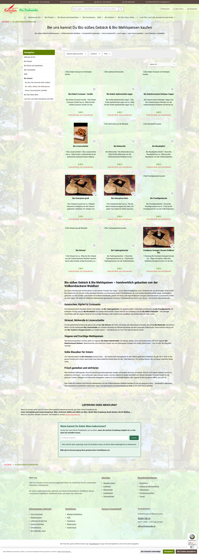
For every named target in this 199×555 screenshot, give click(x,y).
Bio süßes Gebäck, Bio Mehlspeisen (37, 86)
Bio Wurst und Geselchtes (33, 66)
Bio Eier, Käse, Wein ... (32, 95)
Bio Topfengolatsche (119, 250)
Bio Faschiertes (29, 70)
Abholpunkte (108, 490)
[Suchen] (121, 9)
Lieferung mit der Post (39, 521)
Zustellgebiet (108, 493)
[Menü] (195, 534)
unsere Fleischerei (37, 524)
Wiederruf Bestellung (74, 514)
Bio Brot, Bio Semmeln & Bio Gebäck (37, 82)
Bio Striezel (81, 250)
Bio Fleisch (28, 61)
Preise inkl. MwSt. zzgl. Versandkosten (80, 115)
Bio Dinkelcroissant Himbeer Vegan (159, 94)
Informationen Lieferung (40, 509)
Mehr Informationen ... (65, 551)
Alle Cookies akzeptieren (186, 552)
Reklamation (71, 524)
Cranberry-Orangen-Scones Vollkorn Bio (158, 251)
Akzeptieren (168, 552)
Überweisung (144, 490)
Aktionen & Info (29, 57)
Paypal (142, 496)
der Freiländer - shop (38, 531)
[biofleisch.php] (25, 17)
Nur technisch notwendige (150, 552)
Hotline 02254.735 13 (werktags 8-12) (159, 2)
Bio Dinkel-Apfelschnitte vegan (120, 94)
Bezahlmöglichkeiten (147, 477)
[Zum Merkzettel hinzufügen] (94, 89)
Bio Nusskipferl (158, 146)
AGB (68, 518)
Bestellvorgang (36, 518)
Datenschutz (71, 528)
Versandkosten (108, 496)
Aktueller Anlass (109, 483)
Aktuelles (106, 477)
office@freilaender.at (146, 526)
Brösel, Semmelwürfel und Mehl (36, 90)
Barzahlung (144, 483)
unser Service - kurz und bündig (40, 2)
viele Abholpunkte (129, 2)
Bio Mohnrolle (120, 146)
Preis (106, 54)
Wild (25, 74)
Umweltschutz (36, 528)
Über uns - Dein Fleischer (104, 2)
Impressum (71, 521)
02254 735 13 (144, 518)
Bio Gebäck (28, 78)
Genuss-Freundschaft (111, 509)
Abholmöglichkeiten (72, 415)
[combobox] (95, 9)
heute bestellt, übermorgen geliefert (73, 2)
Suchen (134, 438)
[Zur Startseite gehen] (20, 9)
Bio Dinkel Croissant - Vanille (80, 94)
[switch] (192, 547)
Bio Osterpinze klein (119, 198)
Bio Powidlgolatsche (158, 198)
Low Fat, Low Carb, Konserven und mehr (38, 99)
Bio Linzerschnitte (80, 146)
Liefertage (107, 486)
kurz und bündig (37, 514)
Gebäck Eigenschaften (75, 54)
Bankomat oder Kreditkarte (149, 486)
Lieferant (93, 54)
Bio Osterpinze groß (80, 198)
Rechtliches (70, 509)
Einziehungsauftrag (147, 493)
